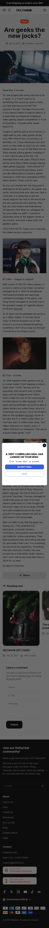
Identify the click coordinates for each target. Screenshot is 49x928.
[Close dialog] (44, 445)
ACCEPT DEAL (24, 467)
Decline (24, 473)
